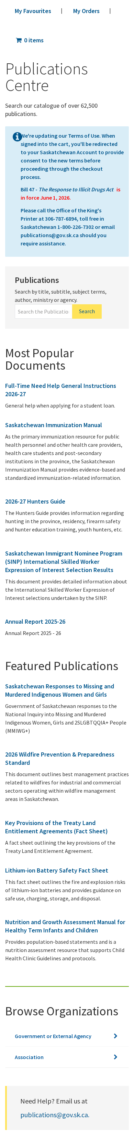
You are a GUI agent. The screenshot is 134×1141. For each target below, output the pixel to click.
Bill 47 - (67, 189)
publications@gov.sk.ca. (54, 1114)
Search (87, 311)
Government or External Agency (53, 1036)
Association (29, 1057)
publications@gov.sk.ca (50, 235)
